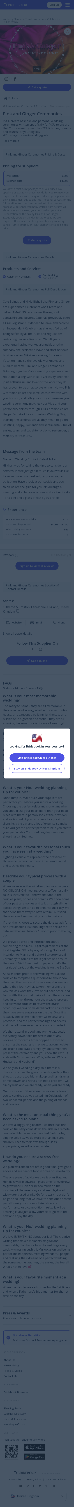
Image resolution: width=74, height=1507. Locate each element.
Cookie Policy (14, 1480)
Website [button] (16, 622)
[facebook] (32, 649)
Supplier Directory (15, 1413)
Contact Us (10, 1376)
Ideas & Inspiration (15, 1419)
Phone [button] (61, 622)
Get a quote (39, 87)
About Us (9, 1360)
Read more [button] (10, 140)
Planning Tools (13, 1408)
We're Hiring (11, 1365)
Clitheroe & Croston (33, 106)
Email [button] (39, 622)
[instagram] (40, 649)
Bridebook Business (16, 1392)
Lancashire (13, 106)
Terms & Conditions (56, 1480)
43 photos (13, 98)
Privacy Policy (34, 1480)
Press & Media (13, 1370)
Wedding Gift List (14, 1424)
